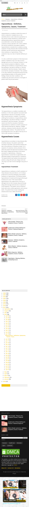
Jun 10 (7, 353)
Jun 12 (7, 350)
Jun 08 (7, 357)
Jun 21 (7, 330)
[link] (5, 491)
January (6, 379)
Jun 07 (7, 359)
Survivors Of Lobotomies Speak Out (14, 491)
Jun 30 (7, 316)
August (6, 311)
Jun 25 (7, 323)
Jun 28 (7, 319)
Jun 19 (7, 334)
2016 (4, 381)
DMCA (15, 465)
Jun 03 (7, 366)
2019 (4, 304)
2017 (4, 307)
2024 (4, 296)
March (6, 375)
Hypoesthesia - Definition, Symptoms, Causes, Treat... (15, 336)
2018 (4, 305)
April (5, 373)
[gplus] (19, 3)
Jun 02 (7, 368)
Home (2, 19)
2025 (4, 295)
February (6, 377)
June (5, 314)
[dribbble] (27, 3)
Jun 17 (7, 341)
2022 (4, 300)
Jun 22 (7, 328)
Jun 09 (7, 355)
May (5, 372)
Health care (12, 443)
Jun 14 (7, 346)
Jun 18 (7, 339)
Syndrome (9, 445)
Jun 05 (7, 362)
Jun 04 (7, 364)
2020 (4, 302)
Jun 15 (7, 344)
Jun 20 (7, 332)
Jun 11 (7, 351)
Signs (4, 445)
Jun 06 (7, 360)
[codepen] (24, 3)
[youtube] (22, 3)
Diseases (8, 19)
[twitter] (17, 3)
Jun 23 (7, 326)
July (5, 312)
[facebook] (14, 3)
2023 (4, 298)
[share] (24, 490)
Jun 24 (7, 325)
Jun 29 (7, 317)
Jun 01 (7, 369)
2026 (4, 293)
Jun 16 (7, 342)
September (7, 309)
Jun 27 (7, 321)
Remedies (19, 443)
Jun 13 (7, 348)
